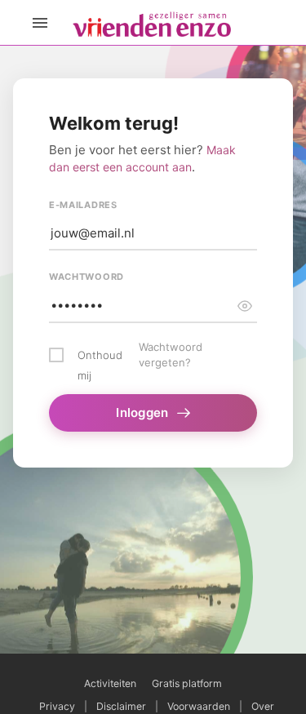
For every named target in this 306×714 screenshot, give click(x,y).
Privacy (57, 706)
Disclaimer (121, 706)
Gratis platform (187, 683)
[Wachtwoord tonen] (244, 306)
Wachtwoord (86, 276)
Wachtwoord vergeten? (170, 355)
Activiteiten (110, 683)
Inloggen (142, 412)
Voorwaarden (198, 706)
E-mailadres (83, 205)
